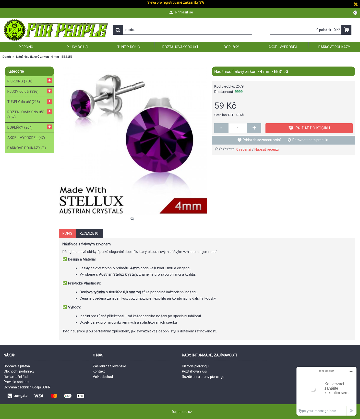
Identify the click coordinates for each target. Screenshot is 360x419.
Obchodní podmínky (19, 371)
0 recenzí (243, 149)
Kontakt (99, 371)
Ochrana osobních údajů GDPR (27, 387)
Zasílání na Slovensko (109, 366)
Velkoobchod (103, 377)
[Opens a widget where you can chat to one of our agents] (326, 391)
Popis (67, 233)
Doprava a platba (17, 366)
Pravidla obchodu (17, 382)
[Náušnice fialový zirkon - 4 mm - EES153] (133, 141)
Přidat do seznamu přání (262, 140)
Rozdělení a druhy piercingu (203, 377)
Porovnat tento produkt (310, 140)
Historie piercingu (195, 366)
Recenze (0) (89, 233)
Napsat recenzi (266, 149)
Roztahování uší (194, 371)
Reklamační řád (16, 377)
